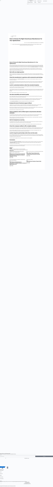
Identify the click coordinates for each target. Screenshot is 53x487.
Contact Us (39, 2)
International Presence (30, 2)
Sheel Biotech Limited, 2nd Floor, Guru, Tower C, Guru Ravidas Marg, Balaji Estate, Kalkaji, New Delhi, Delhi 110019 (13, 481)
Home (25, 42)
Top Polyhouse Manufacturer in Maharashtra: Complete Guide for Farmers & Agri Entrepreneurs (18, 163)
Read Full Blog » (28, 162)
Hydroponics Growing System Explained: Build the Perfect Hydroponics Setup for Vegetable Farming (17, 154)
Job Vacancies (1, 478)
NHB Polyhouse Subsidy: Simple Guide (33, 161)
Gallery (35, 2)
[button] (10, 148)
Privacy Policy (1, 470)
